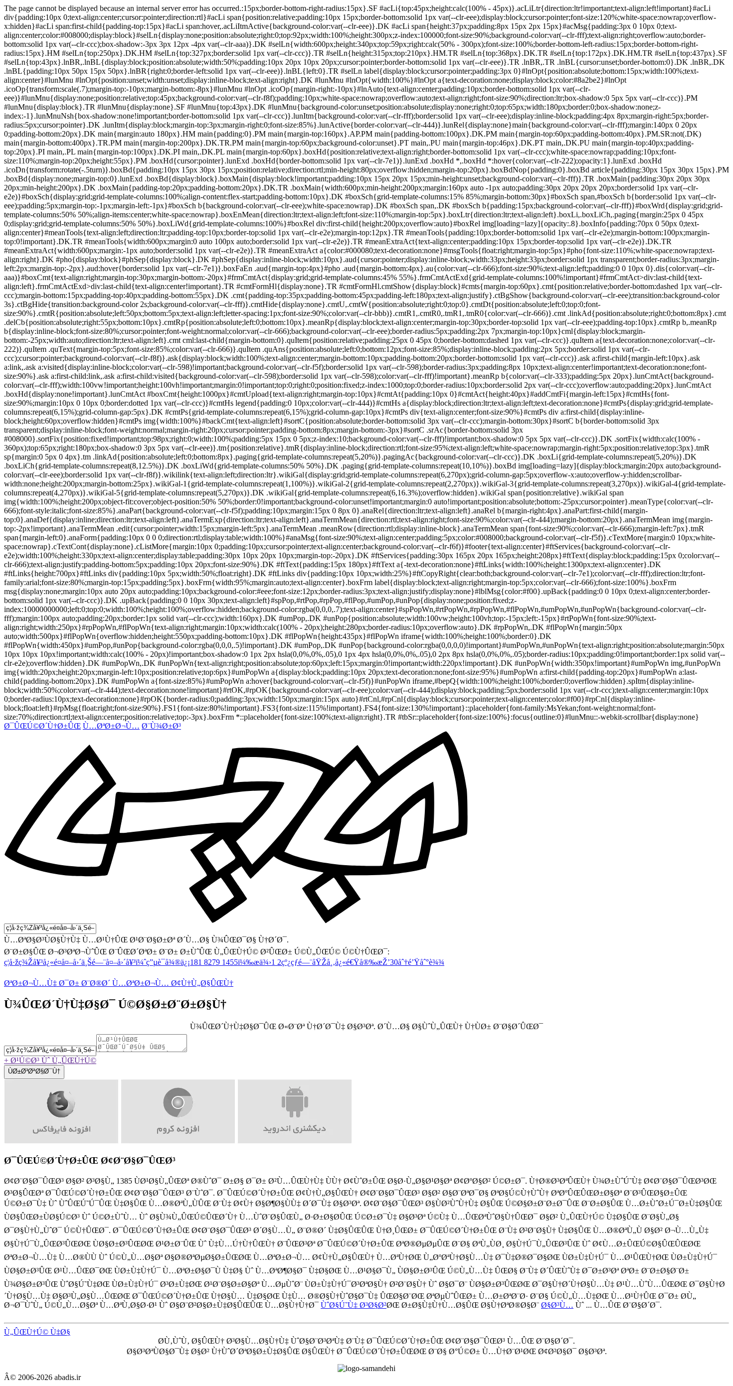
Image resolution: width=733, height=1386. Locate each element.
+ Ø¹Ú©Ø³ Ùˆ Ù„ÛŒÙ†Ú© (50, 1060)
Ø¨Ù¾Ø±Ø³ (161, 726)
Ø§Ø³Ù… (557, 1305)
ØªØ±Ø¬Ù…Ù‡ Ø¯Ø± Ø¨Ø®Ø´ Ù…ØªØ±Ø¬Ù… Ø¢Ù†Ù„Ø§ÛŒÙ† (118, 983)
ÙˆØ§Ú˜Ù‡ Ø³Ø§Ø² (353, 1305)
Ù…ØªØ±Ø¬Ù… (111, 726)
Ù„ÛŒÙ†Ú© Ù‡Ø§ (37, 1332)
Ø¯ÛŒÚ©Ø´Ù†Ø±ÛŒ (42, 726)
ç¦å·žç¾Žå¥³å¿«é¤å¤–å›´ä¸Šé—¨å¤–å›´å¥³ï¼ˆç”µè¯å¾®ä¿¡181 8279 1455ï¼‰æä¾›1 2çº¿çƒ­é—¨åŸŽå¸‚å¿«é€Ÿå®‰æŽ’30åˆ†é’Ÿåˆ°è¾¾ (224, 962)
